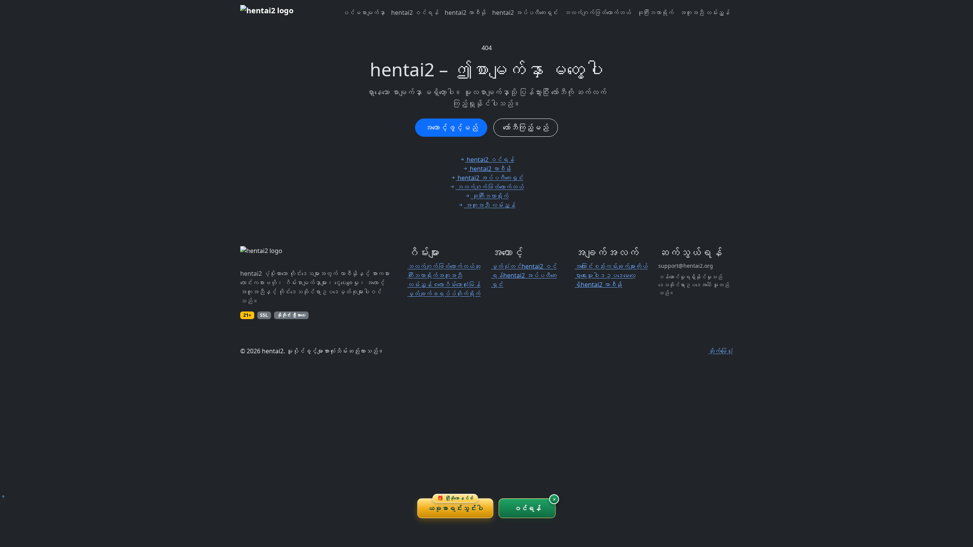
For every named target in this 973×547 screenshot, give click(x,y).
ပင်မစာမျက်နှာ (363, 12)
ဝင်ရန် (527, 508)
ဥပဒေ (614, 275)
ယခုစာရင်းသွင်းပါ (455, 505)
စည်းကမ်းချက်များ (614, 266)
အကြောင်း (584, 266)
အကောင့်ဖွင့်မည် (451, 127)
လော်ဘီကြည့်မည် (525, 127)
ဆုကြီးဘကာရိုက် (655, 12)
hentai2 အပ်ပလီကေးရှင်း (525, 12)
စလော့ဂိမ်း (444, 284)
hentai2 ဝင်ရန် (415, 12)
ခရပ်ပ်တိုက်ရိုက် (456, 293)
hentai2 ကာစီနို (465, 12)
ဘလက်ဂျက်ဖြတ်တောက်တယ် (597, 12)
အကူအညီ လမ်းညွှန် (705, 12)
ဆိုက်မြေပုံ (720, 351)
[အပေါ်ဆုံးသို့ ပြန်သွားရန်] (3, 496)
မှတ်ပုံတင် (506, 266)
